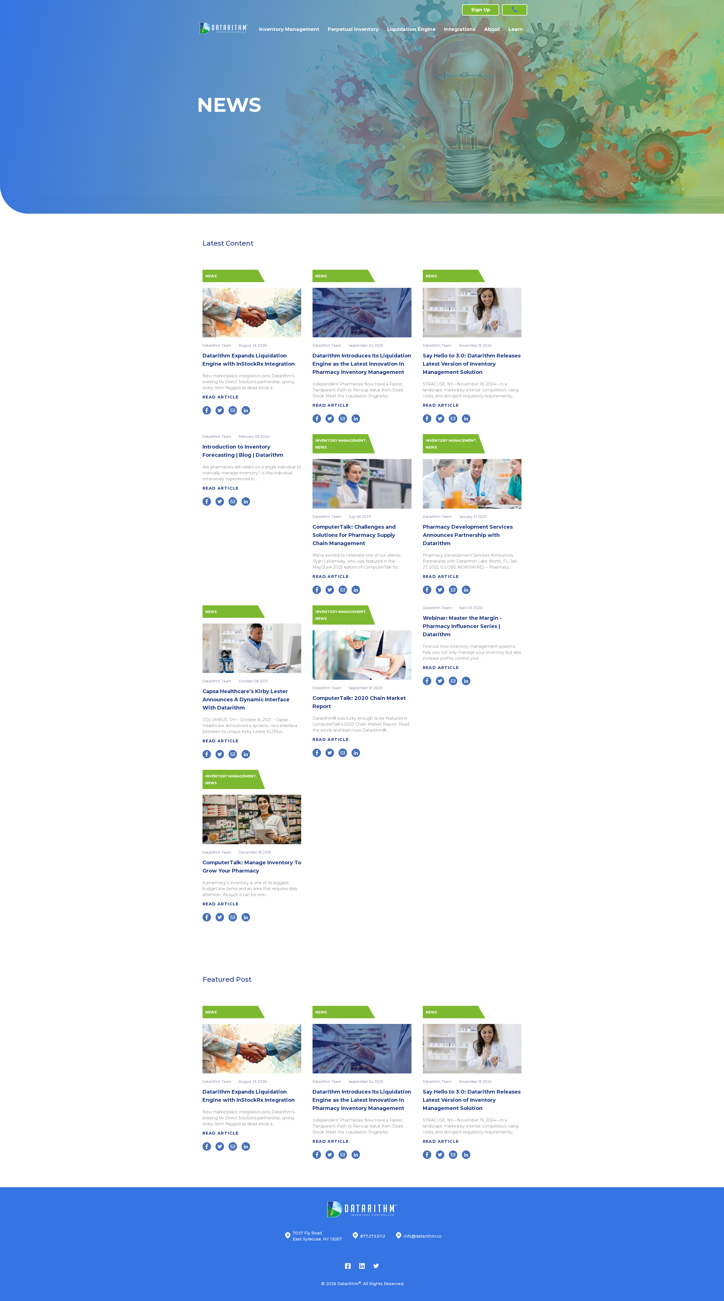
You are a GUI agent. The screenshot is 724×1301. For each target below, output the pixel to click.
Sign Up (480, 9)
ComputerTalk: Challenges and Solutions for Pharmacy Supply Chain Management (354, 535)
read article (221, 397)
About (492, 29)
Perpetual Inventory (353, 29)
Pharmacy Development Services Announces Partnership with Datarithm (468, 535)
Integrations (460, 29)
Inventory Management (289, 29)
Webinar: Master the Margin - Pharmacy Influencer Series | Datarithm (462, 626)
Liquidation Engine (411, 29)
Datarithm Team (216, 345)
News (211, 276)
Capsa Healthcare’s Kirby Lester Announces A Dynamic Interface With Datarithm (246, 699)
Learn (515, 29)
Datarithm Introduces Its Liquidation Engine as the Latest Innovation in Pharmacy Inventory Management (362, 364)
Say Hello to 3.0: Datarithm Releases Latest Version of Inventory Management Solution (472, 364)
